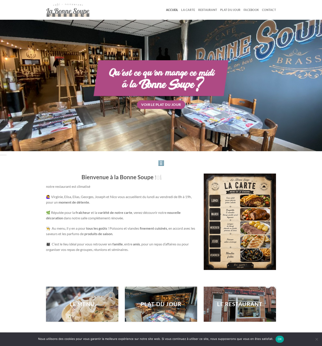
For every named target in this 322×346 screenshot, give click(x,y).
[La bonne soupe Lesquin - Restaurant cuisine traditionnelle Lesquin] (68, 9)
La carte (188, 10)
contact (269, 10)
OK (280, 339)
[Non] (316, 340)
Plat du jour (230, 10)
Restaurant (207, 10)
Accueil (172, 10)
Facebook (251, 10)
